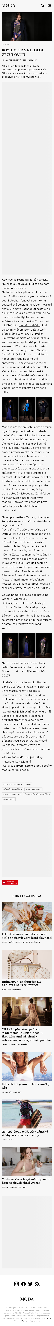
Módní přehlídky (29, 60)
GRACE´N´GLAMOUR (12, 784)
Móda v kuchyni (16, 942)
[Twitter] (30, 1284)
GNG (28, 784)
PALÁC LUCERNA (33, 789)
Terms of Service (28, 1321)
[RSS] (37, 1284)
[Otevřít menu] (49, 5)
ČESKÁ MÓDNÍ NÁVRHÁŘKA (37, 794)
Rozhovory (14, 60)
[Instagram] (16, 1284)
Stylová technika (18, 1187)
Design (5, 1187)
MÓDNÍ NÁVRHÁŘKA (12, 789)
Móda (4, 60)
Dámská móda (15, 1092)
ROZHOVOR (8, 799)
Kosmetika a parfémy (11, 990)
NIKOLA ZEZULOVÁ (12, 794)
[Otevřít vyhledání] (42, 5)
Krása (5, 1045)
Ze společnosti (33, 942)
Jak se (5, 942)
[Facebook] (23, 1284)
